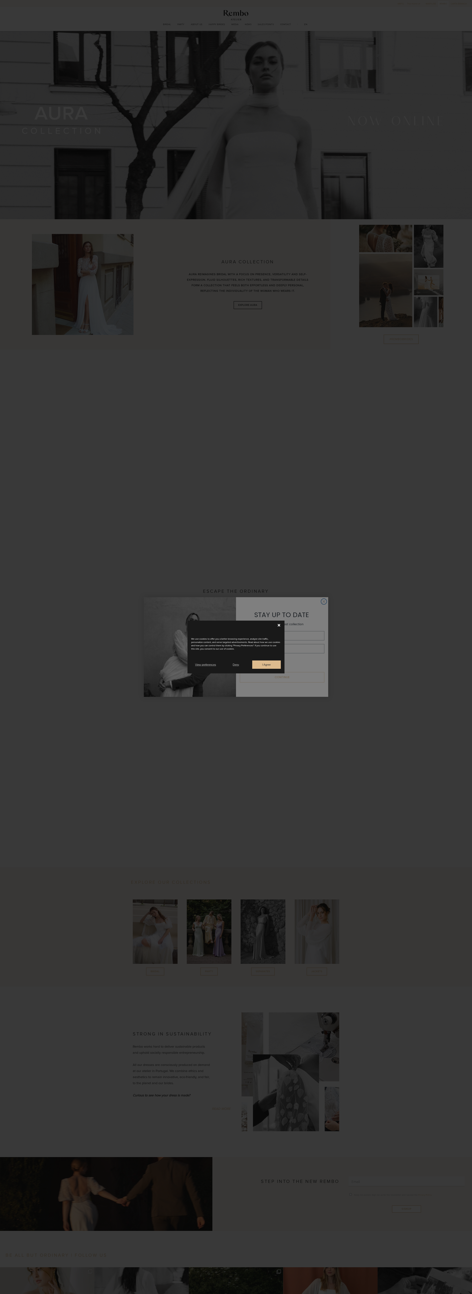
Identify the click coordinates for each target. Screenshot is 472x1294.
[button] (279, 625)
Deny (236, 664)
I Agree (266, 664)
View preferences (205, 664)
